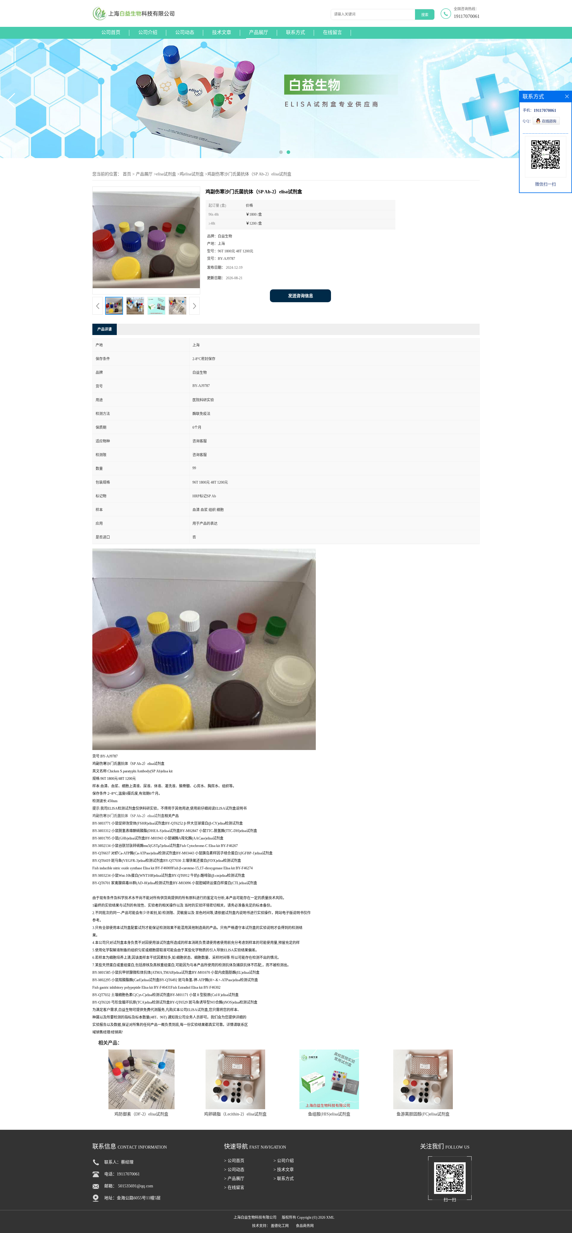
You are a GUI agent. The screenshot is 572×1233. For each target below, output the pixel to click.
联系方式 (295, 32)
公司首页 (110, 32)
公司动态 (184, 32)
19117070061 (467, 16)
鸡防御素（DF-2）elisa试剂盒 (141, 1114)
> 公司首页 (234, 1160)
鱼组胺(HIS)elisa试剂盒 (329, 1114)
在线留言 (332, 32)
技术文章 (221, 32)
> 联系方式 (283, 1178)
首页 (127, 174)
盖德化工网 (280, 1226)
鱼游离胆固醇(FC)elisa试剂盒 (423, 1114)
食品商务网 (305, 1226)
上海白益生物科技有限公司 (255, 1217)
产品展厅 (258, 32)
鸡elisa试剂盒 (192, 174)
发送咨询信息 (300, 296)
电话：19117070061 (122, 1174)
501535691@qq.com (135, 1186)
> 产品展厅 (234, 1178)
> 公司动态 (234, 1169)
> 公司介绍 (283, 1160)
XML (330, 1217)
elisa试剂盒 (166, 174)
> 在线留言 (234, 1187)
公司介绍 (147, 32)
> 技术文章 (283, 1169)
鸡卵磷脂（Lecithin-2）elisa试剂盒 (235, 1114)
